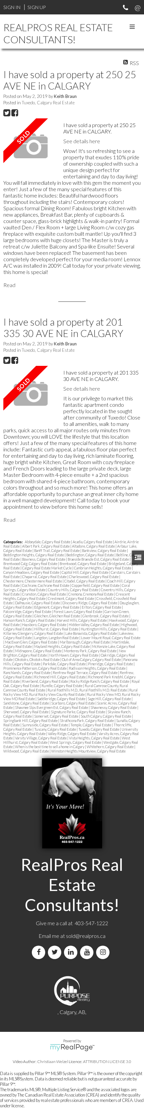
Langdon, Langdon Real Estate (56, 637)
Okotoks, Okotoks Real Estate (37, 659)
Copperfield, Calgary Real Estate (96, 585)
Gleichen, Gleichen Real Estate (57, 616)
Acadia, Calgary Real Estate (93, 542)
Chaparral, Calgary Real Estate (44, 576)
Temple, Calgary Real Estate (91, 725)
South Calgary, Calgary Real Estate (106, 716)
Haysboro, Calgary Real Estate (44, 624)
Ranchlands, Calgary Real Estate (27, 672)
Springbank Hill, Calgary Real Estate (30, 720)
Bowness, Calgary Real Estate (44, 559)
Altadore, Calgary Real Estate (94, 546)
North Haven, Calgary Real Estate (74, 655)
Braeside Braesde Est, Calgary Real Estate (99, 559)
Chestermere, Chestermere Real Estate (33, 581)
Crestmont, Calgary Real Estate (71, 598)
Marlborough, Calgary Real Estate (85, 642)
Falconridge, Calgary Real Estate (27, 611)
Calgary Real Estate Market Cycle (47, 568)
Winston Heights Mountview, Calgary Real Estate (88, 751)
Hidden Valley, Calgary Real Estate (94, 624)
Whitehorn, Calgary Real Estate (110, 746)
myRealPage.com (72, 1047)
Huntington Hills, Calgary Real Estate (109, 629)
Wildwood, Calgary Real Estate (26, 751)
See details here (81, 141)
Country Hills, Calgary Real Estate (73, 590)
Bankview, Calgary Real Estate (104, 550)
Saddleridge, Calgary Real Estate (61, 698)
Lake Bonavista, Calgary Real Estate (91, 633)
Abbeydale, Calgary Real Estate (48, 542)
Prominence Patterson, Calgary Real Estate (35, 668)
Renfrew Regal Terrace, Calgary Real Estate (85, 672)
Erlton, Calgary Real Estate (102, 607)
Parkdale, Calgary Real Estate (64, 664)
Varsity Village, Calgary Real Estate (41, 738)
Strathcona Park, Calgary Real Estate (87, 720)
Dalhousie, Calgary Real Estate (38, 603)
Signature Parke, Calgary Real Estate (78, 712)
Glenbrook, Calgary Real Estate (105, 616)
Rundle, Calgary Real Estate (62, 685)
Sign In (11, 7)
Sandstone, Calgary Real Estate (26, 703)
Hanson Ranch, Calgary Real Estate (29, 620)
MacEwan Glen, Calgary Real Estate (31, 642)
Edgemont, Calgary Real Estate (57, 607)
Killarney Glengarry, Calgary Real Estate (33, 633)
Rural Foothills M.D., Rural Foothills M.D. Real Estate (88, 690)
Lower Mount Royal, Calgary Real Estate (110, 637)
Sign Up (36, 7)
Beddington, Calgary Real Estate (90, 555)
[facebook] (40, 952)
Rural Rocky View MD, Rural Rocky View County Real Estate (70, 692)
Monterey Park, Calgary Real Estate (90, 651)
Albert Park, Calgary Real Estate (46, 546)
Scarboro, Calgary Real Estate (73, 703)
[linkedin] (72, 952)
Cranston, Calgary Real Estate (44, 594)
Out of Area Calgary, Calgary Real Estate (92, 659)
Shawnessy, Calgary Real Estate (113, 707)
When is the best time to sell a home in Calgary (50, 746)
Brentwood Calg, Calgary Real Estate (30, 563)
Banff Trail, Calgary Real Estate (57, 550)
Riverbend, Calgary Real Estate (45, 681)
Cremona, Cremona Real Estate (91, 594)
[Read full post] (30, 146)
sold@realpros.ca (85, 936)
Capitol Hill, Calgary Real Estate (85, 572)
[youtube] (88, 952)
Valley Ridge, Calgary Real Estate (72, 733)
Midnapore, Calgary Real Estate (38, 651)
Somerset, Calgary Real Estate (56, 716)
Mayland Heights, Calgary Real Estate (62, 646)
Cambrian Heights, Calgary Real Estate (103, 568)
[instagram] (104, 952)
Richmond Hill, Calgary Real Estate (60, 677)
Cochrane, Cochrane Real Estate (46, 585)
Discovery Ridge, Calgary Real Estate (90, 603)
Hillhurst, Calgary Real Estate (56, 629)
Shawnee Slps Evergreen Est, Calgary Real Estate (52, 707)
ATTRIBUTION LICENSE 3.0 (107, 1061)
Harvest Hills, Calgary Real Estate (82, 620)
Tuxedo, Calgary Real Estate (48, 102)
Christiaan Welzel (52, 1061)
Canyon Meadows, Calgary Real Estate (31, 572)
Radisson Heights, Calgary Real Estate (97, 668)
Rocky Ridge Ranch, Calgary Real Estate (100, 681)
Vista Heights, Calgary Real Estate (94, 738)
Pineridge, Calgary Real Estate (111, 664)
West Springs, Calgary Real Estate (76, 742)
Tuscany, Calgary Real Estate (55, 729)
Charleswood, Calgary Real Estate (94, 576)
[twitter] (56, 952)
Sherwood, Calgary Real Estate (26, 712)
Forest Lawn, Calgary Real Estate (78, 611)
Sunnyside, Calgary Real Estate (45, 725)
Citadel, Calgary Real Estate (84, 581)
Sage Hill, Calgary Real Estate (110, 698)
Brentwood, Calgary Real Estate (83, 563)
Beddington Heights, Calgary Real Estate (34, 555)
